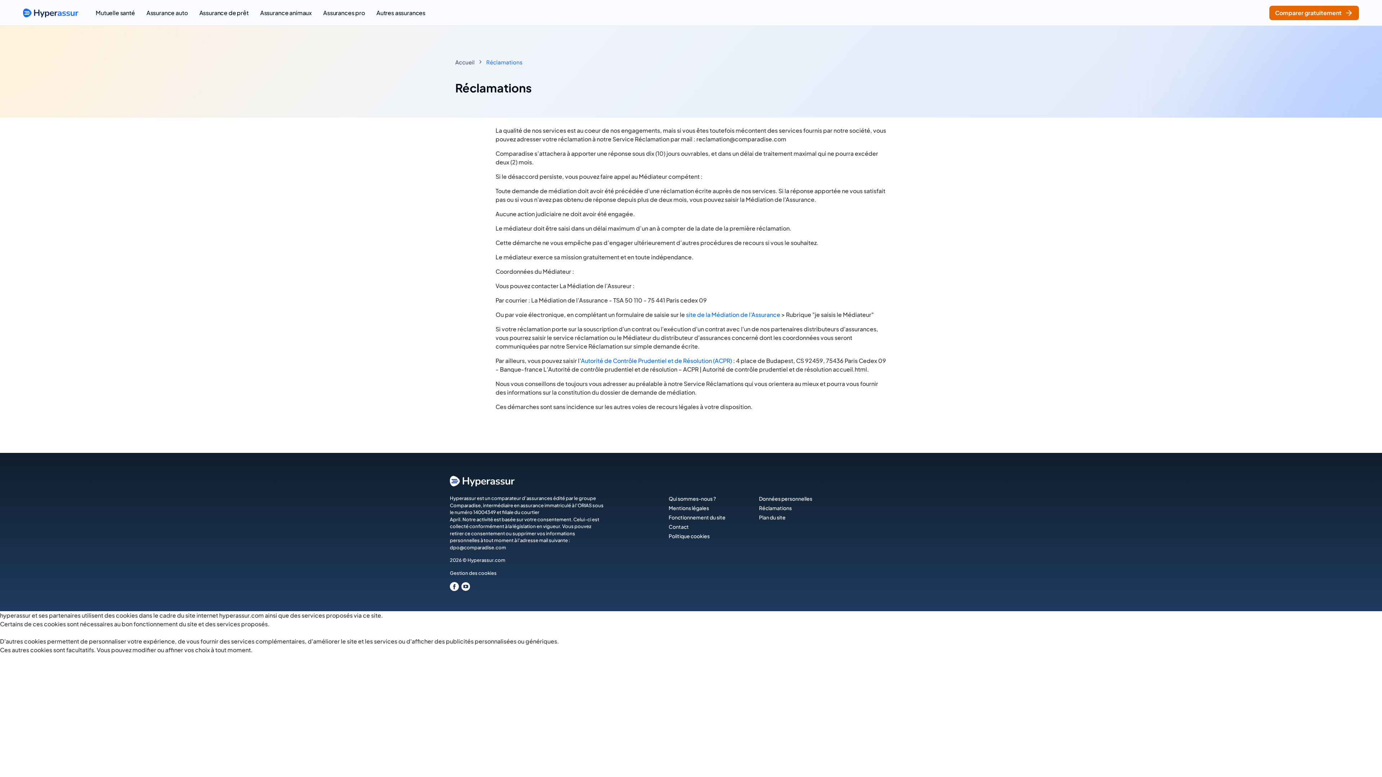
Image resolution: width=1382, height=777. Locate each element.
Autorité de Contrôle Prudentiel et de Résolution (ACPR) (656, 360)
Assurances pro (344, 13)
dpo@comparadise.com (478, 547)
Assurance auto (167, 13)
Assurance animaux (286, 13)
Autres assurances (400, 13)
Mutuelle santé (115, 13)
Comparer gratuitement (1308, 13)
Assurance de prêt (224, 13)
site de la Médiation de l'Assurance (733, 314)
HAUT (1366, 763)
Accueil (465, 62)
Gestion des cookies (473, 573)
